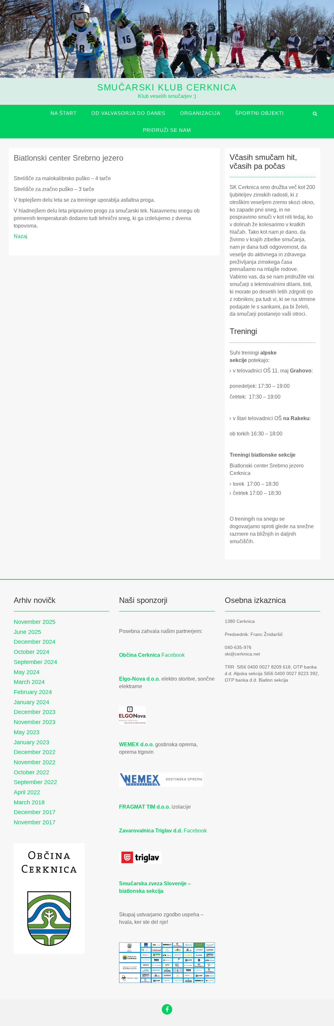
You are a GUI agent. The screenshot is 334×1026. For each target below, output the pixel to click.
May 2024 (26, 672)
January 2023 (31, 742)
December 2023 (34, 712)
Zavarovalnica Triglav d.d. (150, 830)
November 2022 (34, 762)
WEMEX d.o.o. (136, 744)
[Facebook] (167, 1010)
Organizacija (200, 113)
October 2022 (31, 772)
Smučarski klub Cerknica (167, 87)
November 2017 (34, 822)
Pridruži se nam (167, 130)
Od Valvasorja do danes (128, 113)
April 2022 (27, 792)
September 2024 (35, 662)
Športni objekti (259, 113)
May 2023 (26, 732)
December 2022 (34, 752)
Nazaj (20, 236)
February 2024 (33, 692)
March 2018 (29, 802)
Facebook (173, 655)
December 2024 (34, 642)
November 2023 (34, 722)
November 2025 (34, 622)
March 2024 (29, 682)
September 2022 (35, 782)
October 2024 (31, 652)
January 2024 (31, 702)
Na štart (64, 113)
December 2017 (34, 812)
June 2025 (27, 632)
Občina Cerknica (139, 655)
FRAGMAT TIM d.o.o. (144, 807)
